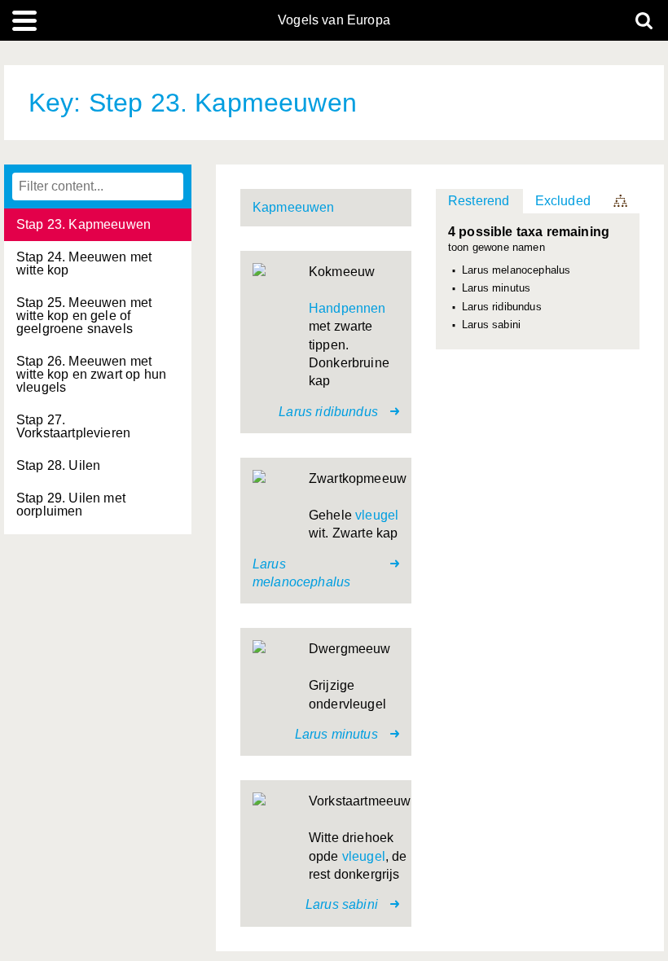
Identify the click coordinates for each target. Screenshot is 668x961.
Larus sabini (491, 325)
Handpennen (347, 308)
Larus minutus (496, 288)
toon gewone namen (496, 248)
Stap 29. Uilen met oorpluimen (70, 504)
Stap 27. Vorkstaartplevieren (73, 426)
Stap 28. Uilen (58, 465)
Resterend (478, 201)
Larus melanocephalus (516, 270)
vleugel (376, 515)
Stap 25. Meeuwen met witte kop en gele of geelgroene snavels (84, 316)
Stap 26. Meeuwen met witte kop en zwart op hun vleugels (91, 374)
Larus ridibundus (502, 307)
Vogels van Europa (334, 20)
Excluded (563, 201)
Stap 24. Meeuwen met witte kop (84, 263)
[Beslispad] (621, 201)
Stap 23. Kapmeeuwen (83, 224)
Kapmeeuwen (294, 207)
